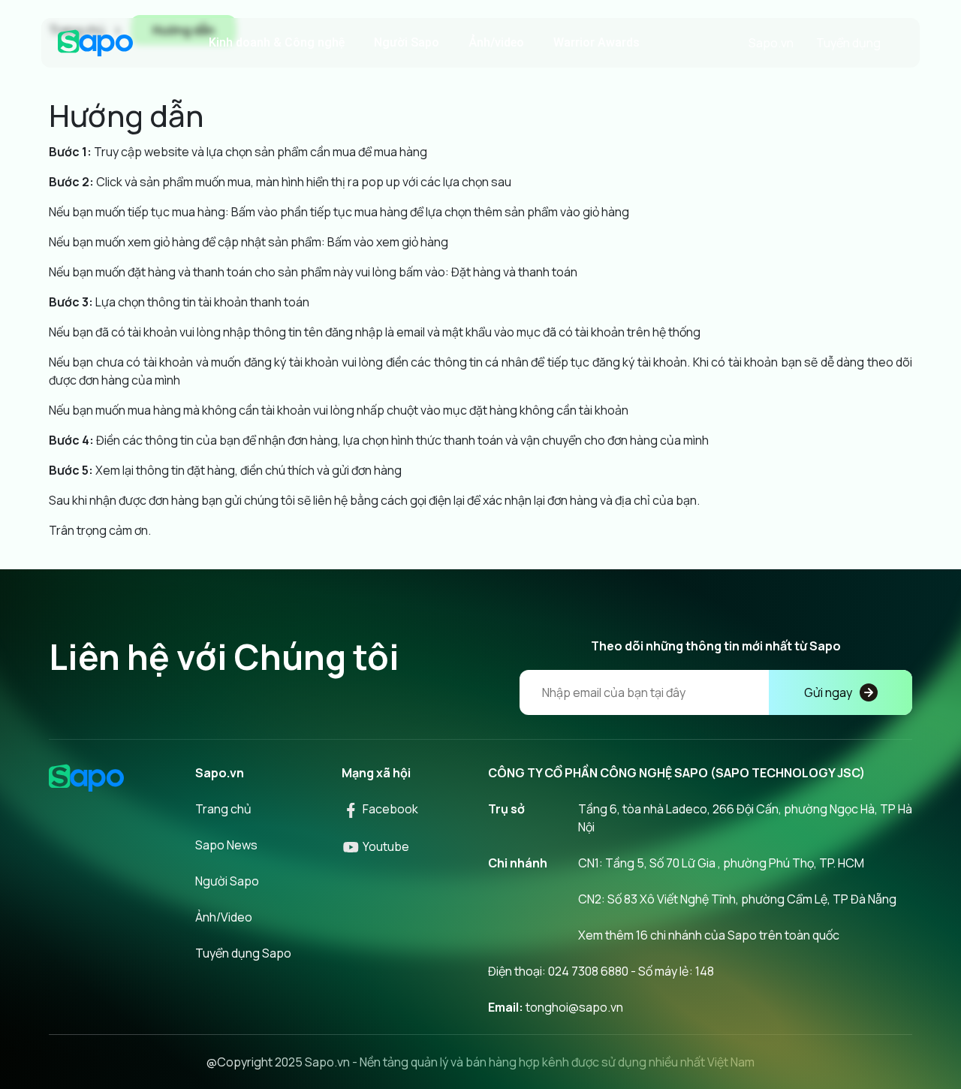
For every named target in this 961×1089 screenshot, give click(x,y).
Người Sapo (406, 42)
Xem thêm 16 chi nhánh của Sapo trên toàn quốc (708, 935)
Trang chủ (223, 809)
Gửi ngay (828, 692)
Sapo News (226, 845)
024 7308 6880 (588, 971)
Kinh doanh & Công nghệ (277, 42)
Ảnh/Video (223, 917)
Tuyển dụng (848, 43)
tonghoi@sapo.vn (574, 1007)
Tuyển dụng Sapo (243, 953)
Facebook (389, 809)
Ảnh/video (496, 42)
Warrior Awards (596, 42)
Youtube (384, 846)
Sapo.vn (771, 43)
